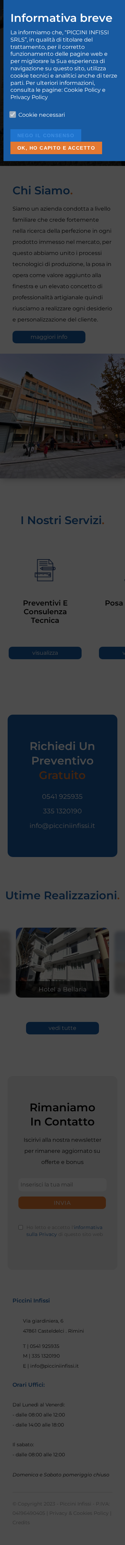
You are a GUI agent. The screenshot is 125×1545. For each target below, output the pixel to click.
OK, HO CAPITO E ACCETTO (56, 148)
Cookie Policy (82, 90)
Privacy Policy (29, 97)
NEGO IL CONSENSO (45, 135)
